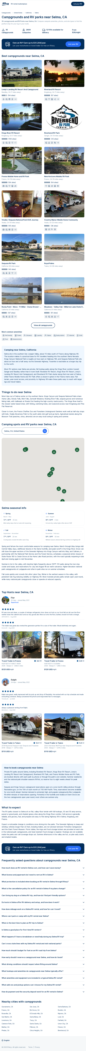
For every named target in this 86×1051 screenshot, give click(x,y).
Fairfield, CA (62, 1020)
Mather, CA (5, 1027)
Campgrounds (6, 13)
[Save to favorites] (39, 634)
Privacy (37, 1047)
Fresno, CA (5, 1010)
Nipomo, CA (62, 1013)
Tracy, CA (33, 1020)
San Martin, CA (7, 1017)
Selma (37, 13)
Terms (30, 1047)
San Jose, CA (34, 1007)
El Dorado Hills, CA (36, 1013)
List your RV (77, 4)
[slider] (8, 609)
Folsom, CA (62, 1027)
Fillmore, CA (34, 1027)
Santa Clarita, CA (35, 1024)
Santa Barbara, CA (64, 1007)
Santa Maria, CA (35, 1017)
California (29, 13)
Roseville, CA (6, 1013)
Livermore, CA (6, 1020)
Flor (13, 597)
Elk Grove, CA (34, 1010)
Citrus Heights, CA (36, 1030)
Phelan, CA (5, 1030)
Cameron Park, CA (8, 1024)
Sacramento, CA (7, 1007)
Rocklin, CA (62, 1010)
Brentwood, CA (63, 1030)
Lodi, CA (61, 1017)
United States (18, 13)
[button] (52, 469)
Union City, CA (63, 1024)
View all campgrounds (43, 325)
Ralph (14, 680)
